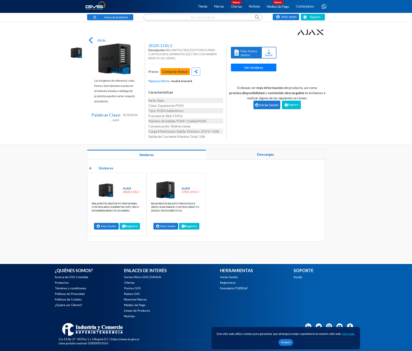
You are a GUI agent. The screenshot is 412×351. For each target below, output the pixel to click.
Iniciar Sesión (229, 277)
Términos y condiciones (70, 288)
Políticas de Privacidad (70, 294)
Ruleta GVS (132, 294)
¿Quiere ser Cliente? (68, 305)
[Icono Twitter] (318, 326)
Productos (62, 282)
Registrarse (228, 282)
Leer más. (348, 334)
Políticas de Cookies (68, 299)
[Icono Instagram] (329, 326)
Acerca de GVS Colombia (71, 277)
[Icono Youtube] (339, 326)
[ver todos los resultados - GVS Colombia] (203, 21)
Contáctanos (305, 6)
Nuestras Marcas (135, 299)
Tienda (202, 6)
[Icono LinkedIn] (308, 326)
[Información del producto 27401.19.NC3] (165, 190)
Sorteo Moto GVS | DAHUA (142, 277)
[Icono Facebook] (350, 326)
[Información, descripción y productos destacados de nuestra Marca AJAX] (310, 32)
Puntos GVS (132, 288)
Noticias (254, 6)
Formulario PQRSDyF (234, 288)
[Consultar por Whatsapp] (324, 6)
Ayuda (298, 277)
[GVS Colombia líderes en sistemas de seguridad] (95, 6)
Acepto (286, 342)
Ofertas (236, 4)
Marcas (219, 6)
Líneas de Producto (137, 310)
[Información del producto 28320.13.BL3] (105, 190)
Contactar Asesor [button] (175, 71)
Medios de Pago (278, 4)
